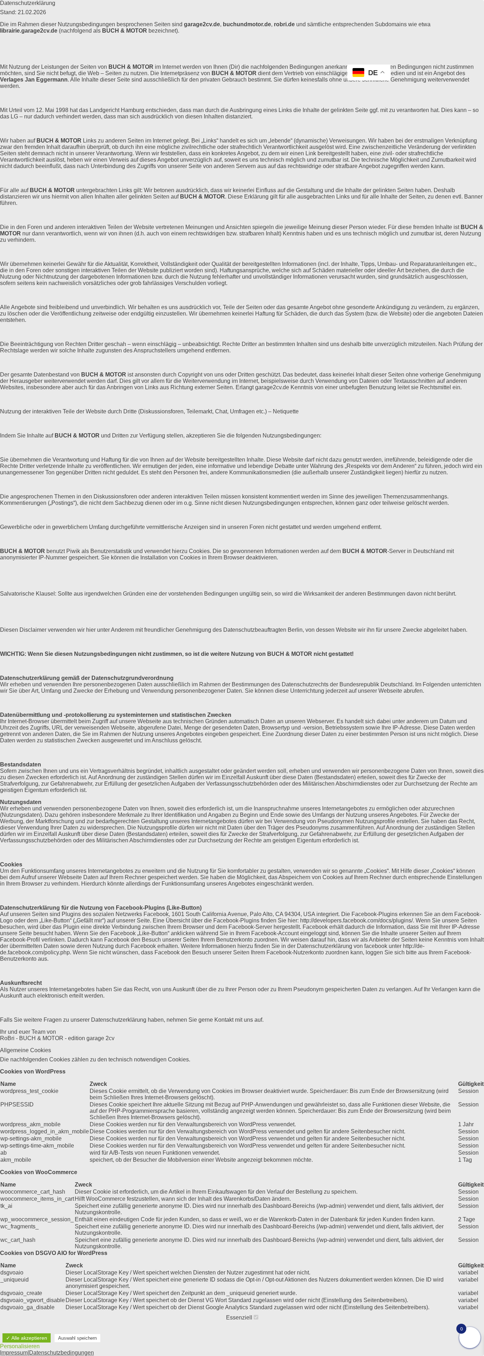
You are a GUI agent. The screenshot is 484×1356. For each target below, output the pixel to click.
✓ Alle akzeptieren (26, 1338)
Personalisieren (20, 1346)
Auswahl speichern (77, 1338)
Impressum (14, 1353)
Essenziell (240, 1318)
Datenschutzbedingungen (61, 1353)
